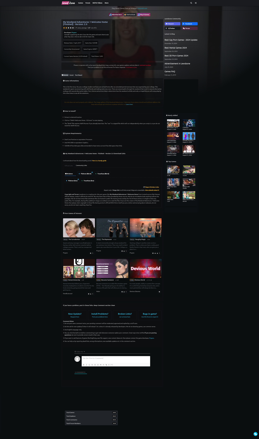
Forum (87, 3)
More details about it (152, 190)
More (106, 3)
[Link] (106, 365)
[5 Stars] (73, 28)
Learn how (129, 104)
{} (109, 364)
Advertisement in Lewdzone (177, 63)
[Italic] (86, 365)
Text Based (78, 75)
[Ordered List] (95, 365)
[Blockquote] (100, 365)
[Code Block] (103, 365)
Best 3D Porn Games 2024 (176, 55)
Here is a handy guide (99, 160)
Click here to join (131, 67)
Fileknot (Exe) (72, 180)
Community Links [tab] (81, 165)
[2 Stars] (66, 28)
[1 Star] (64, 28)
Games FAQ (170, 71)
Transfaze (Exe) (88, 180)
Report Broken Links (152, 187)
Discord (170, 24)
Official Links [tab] (69, 166)
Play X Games (143, 14)
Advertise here (115, 14)
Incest (72, 75)
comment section (145, 65)
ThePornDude (130, 14)
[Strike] (92, 365)
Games (80, 3)
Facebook (188, 24)
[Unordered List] (97, 365)
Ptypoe (74, 32)
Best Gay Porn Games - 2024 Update (181, 39)
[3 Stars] (68, 28)
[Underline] (89, 365)
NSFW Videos (97, 3)
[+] (112, 364)
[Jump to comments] (255, 434)
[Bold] (83, 365)
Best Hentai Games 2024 (176, 47)
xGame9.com (142, 8)
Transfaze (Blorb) (103, 174)
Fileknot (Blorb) (86, 174)
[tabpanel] (112, 176)
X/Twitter (171, 28)
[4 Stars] (71, 28)
